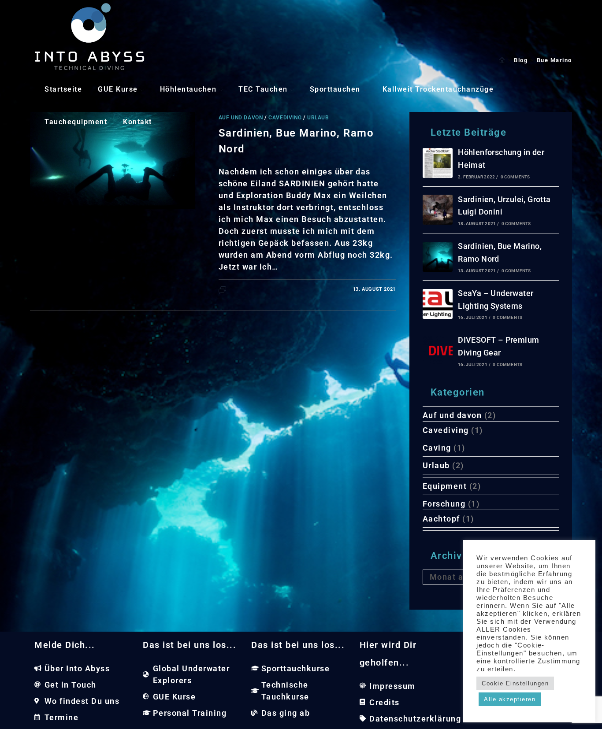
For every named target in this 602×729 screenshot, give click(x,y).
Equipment (445, 486)
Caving (437, 447)
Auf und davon (452, 415)
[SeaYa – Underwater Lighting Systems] (438, 304)
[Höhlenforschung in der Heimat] (438, 163)
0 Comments (515, 176)
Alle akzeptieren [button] (509, 699)
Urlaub (436, 465)
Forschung (444, 503)
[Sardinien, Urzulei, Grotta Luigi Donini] (438, 210)
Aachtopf (441, 518)
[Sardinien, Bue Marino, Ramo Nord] (438, 257)
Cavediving (446, 430)
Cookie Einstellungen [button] (515, 683)
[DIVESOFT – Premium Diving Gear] (438, 351)
